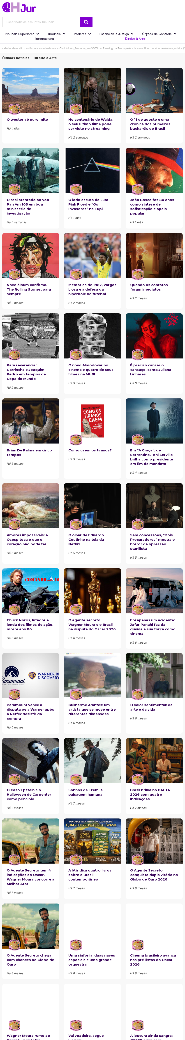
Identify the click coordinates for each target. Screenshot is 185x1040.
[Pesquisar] (86, 22)
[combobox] (41, 22)
